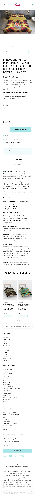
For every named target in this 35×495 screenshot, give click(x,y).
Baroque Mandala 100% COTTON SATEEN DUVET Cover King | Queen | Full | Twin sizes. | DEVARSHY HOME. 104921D (8, 308)
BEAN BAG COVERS (8, 425)
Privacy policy (6, 341)
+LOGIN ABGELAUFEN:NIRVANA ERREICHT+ (13, 389)
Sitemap (5, 354)
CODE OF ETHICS (7, 339)
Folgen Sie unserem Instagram (17, 326)
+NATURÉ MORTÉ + (7, 395)
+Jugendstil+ (6, 378)
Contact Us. (6, 356)
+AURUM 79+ (6, 380)
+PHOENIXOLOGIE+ (7, 401)
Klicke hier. (18, 98)
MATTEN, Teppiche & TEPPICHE (10, 412)
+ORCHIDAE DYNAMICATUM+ (10, 397)
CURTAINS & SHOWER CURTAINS (11, 415)
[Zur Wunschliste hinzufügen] (16, 304)
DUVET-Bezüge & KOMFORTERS (10, 423)
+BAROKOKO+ (5, 302)
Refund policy (6, 343)
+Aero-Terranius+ (7, 371)
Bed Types (6, 105)
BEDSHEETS (6, 419)
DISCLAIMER (6, 352)
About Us (5, 337)
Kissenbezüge (6, 421)
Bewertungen (18, 164)
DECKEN (5, 417)
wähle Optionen (8, 315)
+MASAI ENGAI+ (7, 391)
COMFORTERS (6, 430)
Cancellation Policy (7, 346)
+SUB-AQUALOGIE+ (8, 403)
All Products (6, 350)
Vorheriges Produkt (30, 52)
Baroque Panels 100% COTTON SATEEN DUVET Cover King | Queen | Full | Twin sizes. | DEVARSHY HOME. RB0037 (24, 308)
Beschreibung (18, 160)
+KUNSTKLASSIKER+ (8, 374)
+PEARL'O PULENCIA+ (8, 399)
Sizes (4, 112)
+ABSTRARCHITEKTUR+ (8, 369)
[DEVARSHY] (17, 4)
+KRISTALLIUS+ (7, 384)
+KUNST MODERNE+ (8, 376)
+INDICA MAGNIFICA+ (8, 386)
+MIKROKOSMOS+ (7, 393)
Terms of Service (7, 348)
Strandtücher (6, 427)
